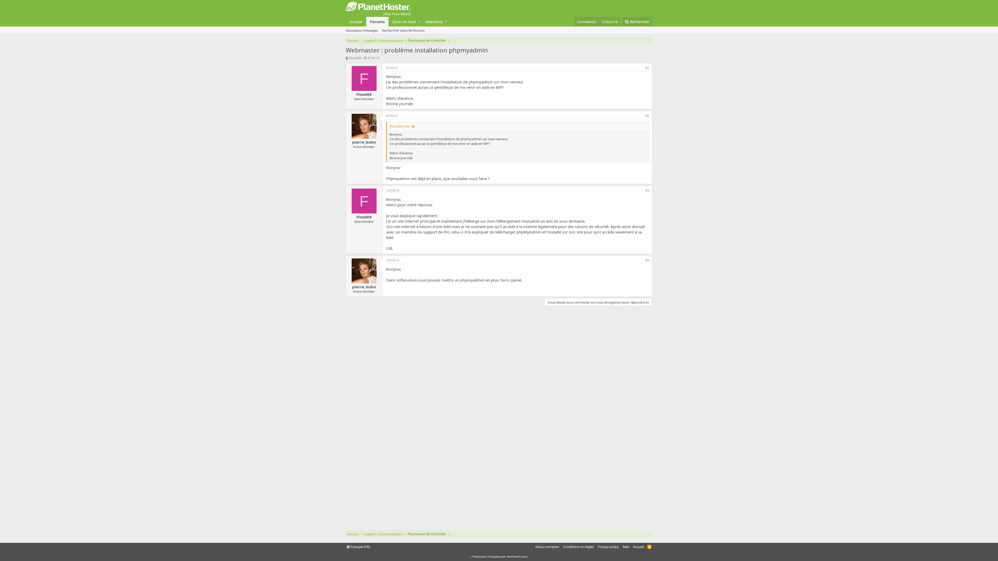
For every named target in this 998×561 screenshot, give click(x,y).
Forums (377, 21)
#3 (647, 190)
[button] (419, 21)
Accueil (356, 21)
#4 (647, 260)
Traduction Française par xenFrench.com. (500, 556)
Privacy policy (608, 546)
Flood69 (355, 58)
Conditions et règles (578, 546)
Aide (625, 546)
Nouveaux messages (362, 30)
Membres (434, 21)
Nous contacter (547, 546)
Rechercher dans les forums (403, 30)
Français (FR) (360, 546)
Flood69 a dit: (400, 126)
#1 (647, 68)
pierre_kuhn (364, 142)
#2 (647, 115)
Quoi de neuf (404, 21)
